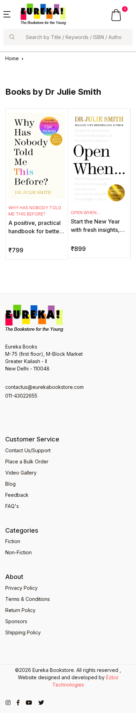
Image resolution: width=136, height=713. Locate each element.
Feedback (17, 495)
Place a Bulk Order (26, 461)
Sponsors (16, 621)
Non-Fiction (18, 552)
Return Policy (20, 610)
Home (12, 58)
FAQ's (12, 506)
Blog (10, 484)
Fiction (12, 541)
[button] (6, 13)
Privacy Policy (21, 588)
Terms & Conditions (27, 599)
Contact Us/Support (28, 450)
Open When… (85, 212)
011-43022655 (21, 396)
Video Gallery (21, 473)
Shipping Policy (23, 632)
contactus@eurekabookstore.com (44, 387)
